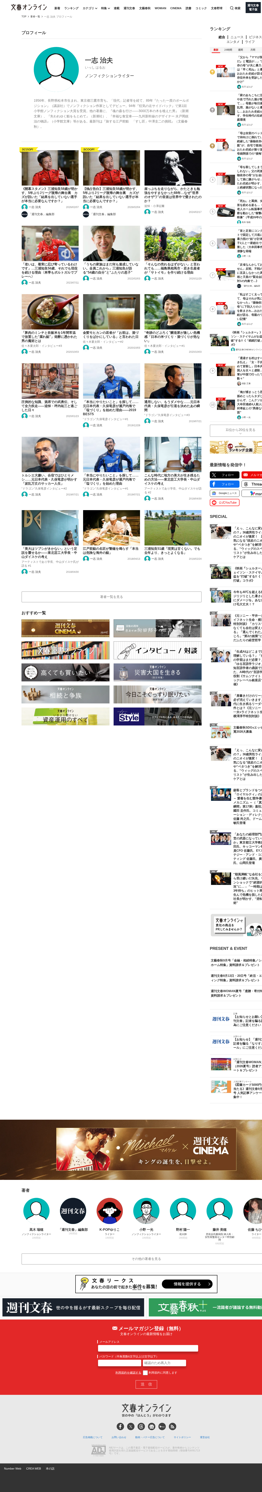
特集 (104, 8)
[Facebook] (120, 1426)
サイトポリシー (182, 1437)
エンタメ (233, 41)
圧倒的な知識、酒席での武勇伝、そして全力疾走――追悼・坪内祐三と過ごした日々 (49, 406)
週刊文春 (129, 8)
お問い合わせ (119, 1437)
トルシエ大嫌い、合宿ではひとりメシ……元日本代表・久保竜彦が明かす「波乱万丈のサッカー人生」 (49, 479)
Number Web (12, 1468)
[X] (130, 1426)
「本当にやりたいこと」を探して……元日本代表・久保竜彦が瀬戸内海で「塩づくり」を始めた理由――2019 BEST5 (111, 408)
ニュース (237, 37)
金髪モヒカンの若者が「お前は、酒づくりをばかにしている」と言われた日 (111, 334)
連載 (117, 8)
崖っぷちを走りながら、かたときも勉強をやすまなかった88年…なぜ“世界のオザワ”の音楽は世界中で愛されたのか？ (173, 195)
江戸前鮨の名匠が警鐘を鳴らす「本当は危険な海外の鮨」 (111, 550)
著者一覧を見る (111, 597)
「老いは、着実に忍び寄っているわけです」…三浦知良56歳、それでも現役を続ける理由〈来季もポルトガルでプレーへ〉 (49, 270)
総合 (222, 37)
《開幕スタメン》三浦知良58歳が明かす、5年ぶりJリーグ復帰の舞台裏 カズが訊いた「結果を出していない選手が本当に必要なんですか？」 (49, 195)
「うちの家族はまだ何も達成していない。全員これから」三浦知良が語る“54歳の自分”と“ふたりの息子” (111, 268)
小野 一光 (246, 256)
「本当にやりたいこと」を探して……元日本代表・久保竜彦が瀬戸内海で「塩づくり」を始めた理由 (111, 479)
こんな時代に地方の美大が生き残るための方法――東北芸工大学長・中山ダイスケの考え (172, 479)
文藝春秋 (145, 8)
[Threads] (141, 1426)
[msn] (162, 1426)
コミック (201, 8)
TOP (23, 16)
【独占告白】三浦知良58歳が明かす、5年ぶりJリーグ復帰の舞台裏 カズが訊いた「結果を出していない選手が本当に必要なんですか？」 (111, 195)
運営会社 (205, 1437)
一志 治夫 (35, 207)
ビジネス (255, 37)
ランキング (71, 8)
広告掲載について (93, 1437)
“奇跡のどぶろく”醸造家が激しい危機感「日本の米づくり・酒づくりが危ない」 (172, 337)
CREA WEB (33, 1468)
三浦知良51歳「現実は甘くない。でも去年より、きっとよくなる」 (172, 550)
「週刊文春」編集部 (41, 214)
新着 (57, 8)
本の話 (50, 1468)
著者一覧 (35, 16)
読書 (188, 8)
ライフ (250, 41)
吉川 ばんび (247, 87)
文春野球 (216, 8)
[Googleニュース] (151, 1426)
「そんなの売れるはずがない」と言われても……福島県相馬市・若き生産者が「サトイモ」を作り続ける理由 (172, 268)
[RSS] (172, 1426)
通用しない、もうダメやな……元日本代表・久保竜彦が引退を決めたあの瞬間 (172, 406)
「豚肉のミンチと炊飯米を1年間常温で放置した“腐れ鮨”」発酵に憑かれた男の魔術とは (49, 337)
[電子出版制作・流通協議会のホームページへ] (98, 1450)
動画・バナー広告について (150, 1437)
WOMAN (160, 8)
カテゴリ (88, 8)
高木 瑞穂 (246, 222)
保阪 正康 (246, 383)
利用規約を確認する (128, 1372)
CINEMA (176, 8)
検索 (238, 8)
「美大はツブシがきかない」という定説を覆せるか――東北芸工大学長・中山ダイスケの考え (49, 553)
